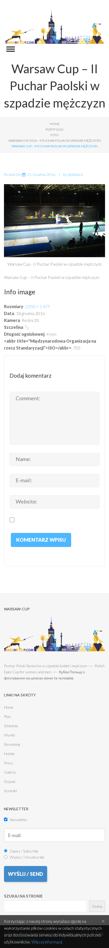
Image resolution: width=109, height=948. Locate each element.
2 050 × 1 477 (37, 306)
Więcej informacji (46, 941)
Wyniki (9, 735)
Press (8, 763)
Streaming (12, 744)
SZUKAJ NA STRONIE (23, 896)
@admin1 (75, 174)
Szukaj (97, 906)
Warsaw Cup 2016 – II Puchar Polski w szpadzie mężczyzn (54, 141)
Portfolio (54, 129)
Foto (54, 135)
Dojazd (9, 781)
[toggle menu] (10, 49)
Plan (7, 716)
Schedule (11, 725)
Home (55, 124)
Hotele (9, 753)
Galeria (10, 772)
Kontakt (10, 790)
